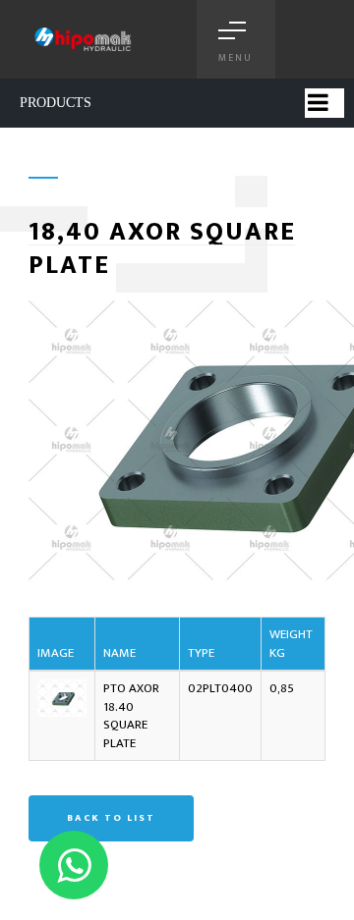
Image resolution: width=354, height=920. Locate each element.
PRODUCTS (55, 102)
